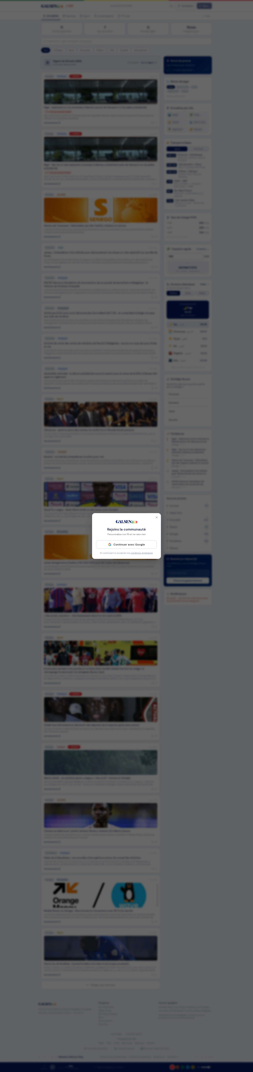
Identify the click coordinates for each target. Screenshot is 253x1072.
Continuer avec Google (129, 544)
